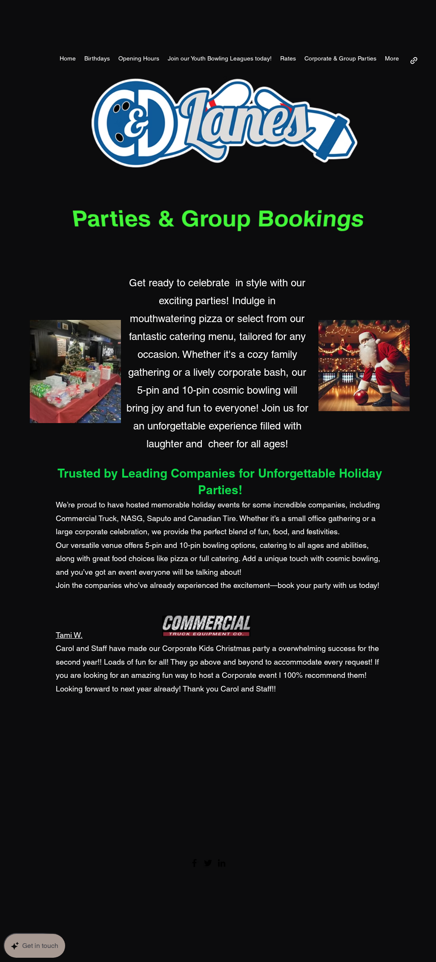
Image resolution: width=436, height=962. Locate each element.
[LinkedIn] (221, 863)
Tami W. (69, 635)
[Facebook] (194, 863)
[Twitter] (208, 863)
